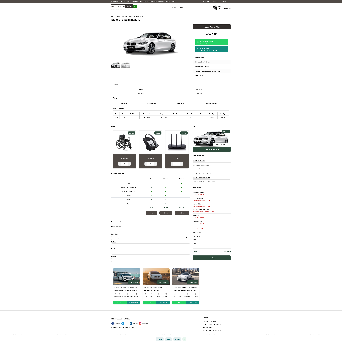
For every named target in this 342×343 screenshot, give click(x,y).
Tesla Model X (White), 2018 (153, 290)
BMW (202, 57)
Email (160, 339)
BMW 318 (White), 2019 (136, 16)
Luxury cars (136, 287)
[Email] (208, 1)
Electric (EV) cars (128, 287)
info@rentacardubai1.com (214, 324)
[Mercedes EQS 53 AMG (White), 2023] (126, 276)
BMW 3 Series (205, 62)
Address (113, 256)
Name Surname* (116, 227)
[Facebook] (203, 1)
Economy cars (216, 71)
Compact (206, 66)
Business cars (206, 71)
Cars (180, 7)
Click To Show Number (206, 42)
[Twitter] (122, 323)
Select (151, 213)
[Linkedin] (131, 323)
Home (174, 7)
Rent (178, 339)
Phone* (113, 241)
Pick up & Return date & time (201, 177)
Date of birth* (115, 234)
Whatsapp (134, 302)
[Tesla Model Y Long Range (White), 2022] (185, 276)
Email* (113, 249)
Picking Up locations (199, 160)
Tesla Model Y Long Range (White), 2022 (186, 290)
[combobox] (212, 164)
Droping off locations (199, 169)
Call (120, 302)
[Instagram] (205, 1)
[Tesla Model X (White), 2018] (156, 276)
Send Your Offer (209, 49)
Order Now (211, 258)
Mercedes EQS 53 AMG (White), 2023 (126, 290)
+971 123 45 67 (211, 321)
